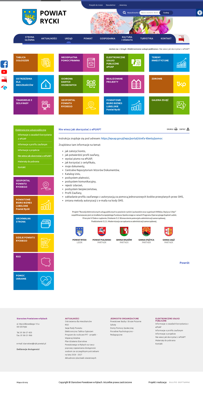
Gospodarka (107, 38)
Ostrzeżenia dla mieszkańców (78, 321)
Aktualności (49, 38)
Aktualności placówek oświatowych (80, 358)
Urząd (68, 38)
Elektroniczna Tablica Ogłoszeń (79, 331)
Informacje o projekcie (28, 150)
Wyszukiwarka (133, 13)
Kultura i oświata (127, 38)
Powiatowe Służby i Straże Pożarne (125, 321)
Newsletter (110, 5)
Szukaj (166, 13)
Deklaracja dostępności (28, 349)
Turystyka (146, 38)
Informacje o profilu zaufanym (32, 144)
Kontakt (166, 38)
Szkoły (113, 325)
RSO (67, 325)
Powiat (88, 38)
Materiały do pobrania (28, 161)
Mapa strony (22, 382)
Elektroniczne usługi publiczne (143, 49)
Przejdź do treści (96, 5)
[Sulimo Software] (178, 382)
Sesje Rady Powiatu (73, 328)
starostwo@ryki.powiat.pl (34, 344)
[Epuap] (4, 87)
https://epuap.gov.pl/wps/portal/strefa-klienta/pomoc (132, 138)
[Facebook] (4, 64)
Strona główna (30, 38)
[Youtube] (4, 72)
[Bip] (4, 79)
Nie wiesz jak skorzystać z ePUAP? (35, 156)
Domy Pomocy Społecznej (122, 328)
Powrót (185, 262)
